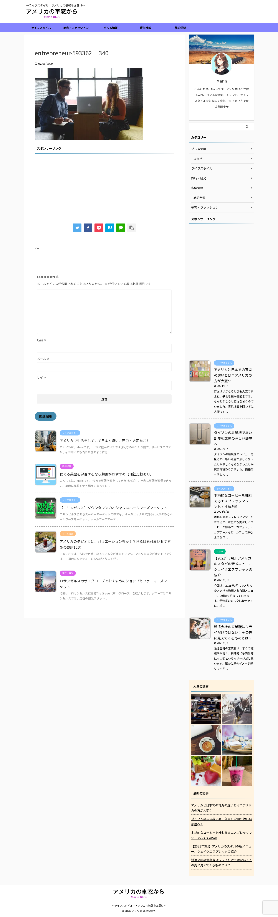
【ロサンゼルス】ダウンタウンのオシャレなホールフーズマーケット (113, 507)
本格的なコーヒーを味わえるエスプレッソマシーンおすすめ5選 (233, 501)
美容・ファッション (76, 28)
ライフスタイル (41, 28)
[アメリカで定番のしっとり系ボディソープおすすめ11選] (206, 771)
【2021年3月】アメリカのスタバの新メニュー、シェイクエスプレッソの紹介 (221, 849)
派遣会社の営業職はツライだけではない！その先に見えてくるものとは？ (233, 632)
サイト (41, 377)
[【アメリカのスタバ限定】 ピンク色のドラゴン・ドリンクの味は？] (237, 771)
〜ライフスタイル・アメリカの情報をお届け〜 (139, 905)
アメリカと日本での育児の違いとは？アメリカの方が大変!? (233, 375)
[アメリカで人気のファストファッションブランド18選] (206, 709)
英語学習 (180, 28)
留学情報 (145, 28)
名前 (42, 340)
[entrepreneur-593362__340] (109, 227)
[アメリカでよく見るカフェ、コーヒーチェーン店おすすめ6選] (206, 740)
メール (43, 358)
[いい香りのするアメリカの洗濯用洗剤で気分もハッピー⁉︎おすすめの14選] (237, 740)
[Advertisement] (104, 185)
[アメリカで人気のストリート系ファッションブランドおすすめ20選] (237, 709)
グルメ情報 (111, 28)
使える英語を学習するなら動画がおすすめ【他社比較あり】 (107, 474)
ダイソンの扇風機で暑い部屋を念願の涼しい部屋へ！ (233, 438)
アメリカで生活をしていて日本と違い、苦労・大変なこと (105, 440)
